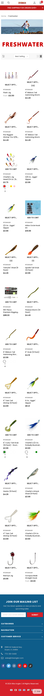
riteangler (7, 89)
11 (34, 686)
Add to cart (11, 169)
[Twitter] (9, 666)
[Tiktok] (30, 666)
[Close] (42, 685)
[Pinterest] (19, 666)
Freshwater (13, 16)
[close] (42, 8)
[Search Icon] (10, 3)
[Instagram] (14, 666)
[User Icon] (34, 3)
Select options (12, 85)
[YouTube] (25, 666)
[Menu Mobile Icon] (2, 2)
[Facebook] (3, 666)
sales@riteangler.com (14, 658)
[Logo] (22, 2)
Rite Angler (16, 683)
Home (3, 16)
